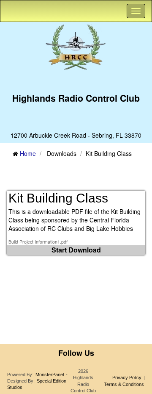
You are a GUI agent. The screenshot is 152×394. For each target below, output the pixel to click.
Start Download (76, 250)
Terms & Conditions (124, 384)
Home (28, 153)
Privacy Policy (126, 377)
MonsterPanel (49, 374)
